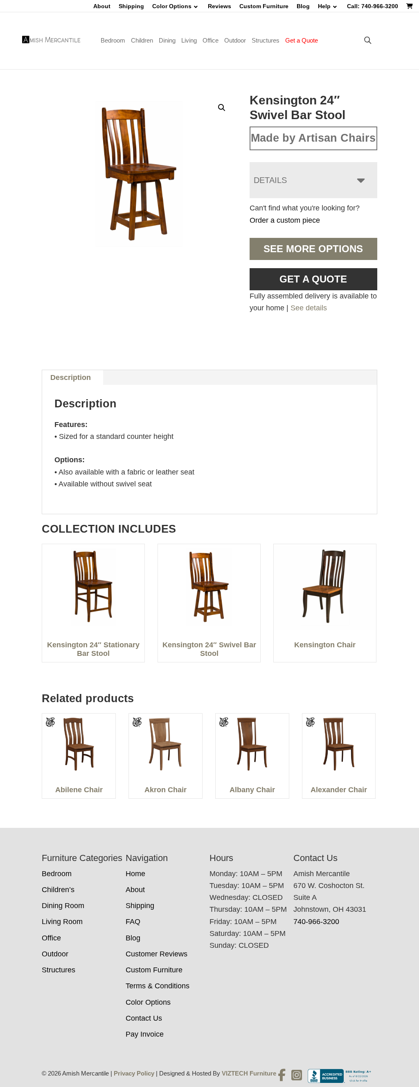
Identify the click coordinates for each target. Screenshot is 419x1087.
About (101, 6)
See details (309, 308)
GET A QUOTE (313, 279)
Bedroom (113, 40)
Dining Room (63, 906)
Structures (265, 40)
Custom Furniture (263, 6)
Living (189, 40)
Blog (303, 6)
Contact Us (144, 1018)
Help (324, 6)
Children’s (58, 890)
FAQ (133, 922)
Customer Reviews (156, 954)
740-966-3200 (316, 922)
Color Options (171, 6)
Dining (167, 40)
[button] (221, 107)
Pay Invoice (145, 1034)
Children (142, 40)
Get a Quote (301, 40)
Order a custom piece (285, 220)
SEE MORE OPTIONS (313, 248)
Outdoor (235, 40)
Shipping (131, 6)
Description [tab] (70, 377)
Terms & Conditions (157, 986)
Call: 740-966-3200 (372, 6)
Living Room (62, 922)
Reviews (219, 6)
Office (211, 40)
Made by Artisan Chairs (313, 138)
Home (135, 874)
